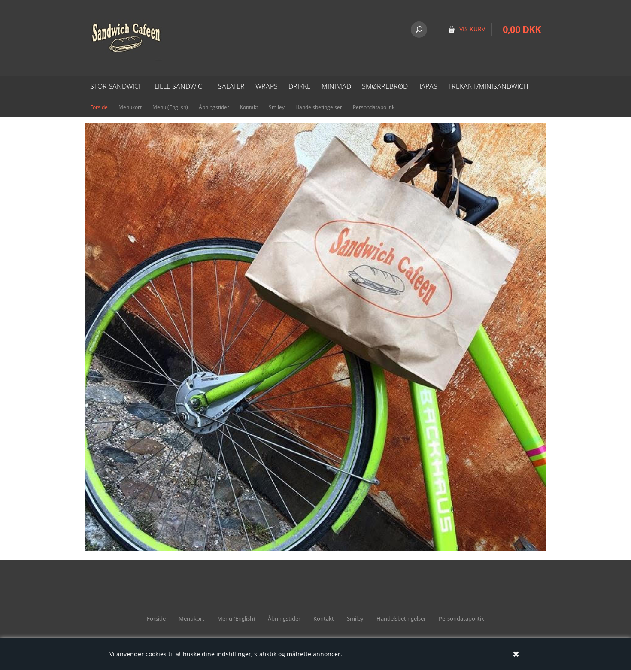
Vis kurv (513, 13)
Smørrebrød (385, 86)
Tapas (428, 86)
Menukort (130, 107)
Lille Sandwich (181, 86)
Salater (231, 86)
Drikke (299, 86)
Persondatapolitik (373, 107)
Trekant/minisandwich (488, 86)
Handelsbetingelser (318, 107)
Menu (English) (170, 107)
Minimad (336, 86)
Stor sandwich (117, 86)
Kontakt (249, 107)
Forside (99, 107)
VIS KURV (472, 29)
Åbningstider (214, 107)
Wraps (266, 86)
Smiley (277, 107)
